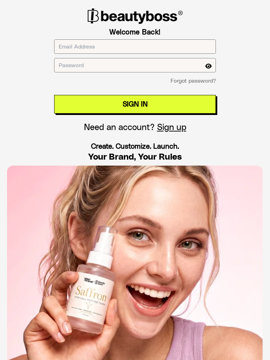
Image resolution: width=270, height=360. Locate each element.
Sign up (171, 127)
